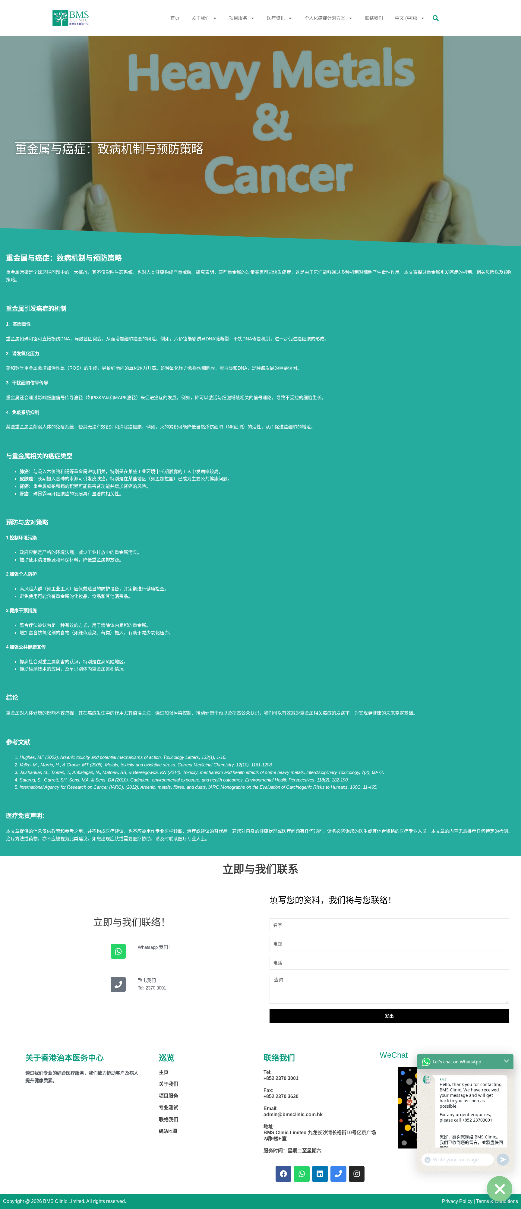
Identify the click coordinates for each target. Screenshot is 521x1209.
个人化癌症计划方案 (325, 18)
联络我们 (374, 18)
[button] (436, 18)
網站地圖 (168, 1131)
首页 (174, 18)
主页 (164, 1072)
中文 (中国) (406, 18)
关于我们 (200, 18)
